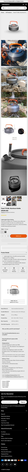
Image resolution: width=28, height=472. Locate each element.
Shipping (3, 212)
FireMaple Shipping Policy (11, 375)
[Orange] (2, 232)
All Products (9, 12)
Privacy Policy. (4, 407)
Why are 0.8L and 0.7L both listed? (11, 328)
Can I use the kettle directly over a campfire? (10, 333)
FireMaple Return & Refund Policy (13, 376)
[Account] (23, 4)
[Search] (25, 8)
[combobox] (14, 8)
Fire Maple (7, 469)
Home (2, 12)
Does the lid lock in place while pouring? (10, 339)
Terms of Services (19, 405)
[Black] (5, 232)
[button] (3, 215)
